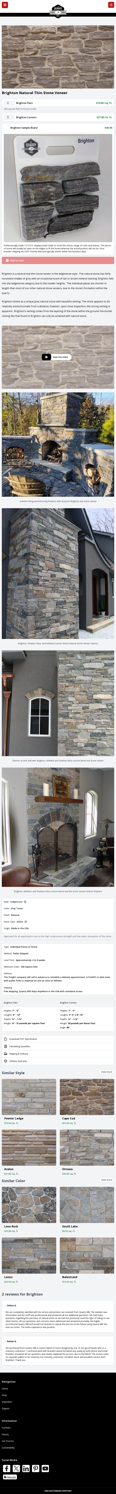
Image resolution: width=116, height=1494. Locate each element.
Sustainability (8, 1447)
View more (106, 1071)
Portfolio (6, 1427)
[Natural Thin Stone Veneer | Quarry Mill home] (58, 12)
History (5, 1434)
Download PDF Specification (23, 1039)
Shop (4, 1395)
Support (6, 1408)
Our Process (8, 1441)
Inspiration (7, 1401)
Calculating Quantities (19, 1046)
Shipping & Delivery (18, 1053)
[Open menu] (111, 5)
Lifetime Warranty (18, 1061)
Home (5, 1388)
